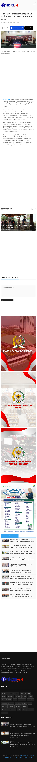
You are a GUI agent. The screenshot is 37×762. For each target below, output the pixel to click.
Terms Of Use (28, 757)
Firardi (14, 22)
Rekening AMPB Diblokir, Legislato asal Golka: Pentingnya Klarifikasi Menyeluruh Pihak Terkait (21, 596)
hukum (30, 696)
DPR (22, 693)
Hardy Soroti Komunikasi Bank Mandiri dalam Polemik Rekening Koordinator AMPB (22, 552)
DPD (17, 693)
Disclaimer (14, 757)
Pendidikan (5, 709)
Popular (10, 535)
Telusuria (4, 713)
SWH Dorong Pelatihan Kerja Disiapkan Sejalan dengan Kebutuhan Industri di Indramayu (21, 565)
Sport (24, 709)
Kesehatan (30, 699)
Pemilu (25, 706)
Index (15, 699)
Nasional (4, 706)
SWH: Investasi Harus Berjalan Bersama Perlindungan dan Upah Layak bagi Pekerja (22, 558)
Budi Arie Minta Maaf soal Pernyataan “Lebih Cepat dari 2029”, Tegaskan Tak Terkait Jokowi (20, 590)
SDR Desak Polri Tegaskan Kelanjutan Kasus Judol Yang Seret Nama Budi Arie (21, 546)
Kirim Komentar (8, 300)
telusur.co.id (7, 99)
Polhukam (12, 709)
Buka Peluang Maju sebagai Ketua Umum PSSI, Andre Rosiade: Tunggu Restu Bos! (21, 583)
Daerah (12, 693)
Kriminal (18, 703)
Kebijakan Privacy (24, 755)
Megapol (24, 703)
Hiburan (24, 696)
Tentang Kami (21, 757)
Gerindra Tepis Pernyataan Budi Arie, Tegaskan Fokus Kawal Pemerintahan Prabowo (20, 572)
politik (19, 709)
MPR (30, 703)
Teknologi (30, 709)
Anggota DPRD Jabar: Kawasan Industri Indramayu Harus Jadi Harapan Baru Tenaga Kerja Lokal (22, 541)
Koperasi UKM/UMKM (7, 703)
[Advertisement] (18, 77)
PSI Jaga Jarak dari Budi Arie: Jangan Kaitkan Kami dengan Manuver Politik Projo (22, 577)
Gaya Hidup (10, 696)
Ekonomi (27, 693)
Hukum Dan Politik (6, 699)
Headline (18, 696)
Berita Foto (5, 693)
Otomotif (11, 706)
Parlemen (18, 706)
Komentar (4, 283)
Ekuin (3, 696)
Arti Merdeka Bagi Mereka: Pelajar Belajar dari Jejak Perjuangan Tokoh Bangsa (18, 226)
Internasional (22, 699)
